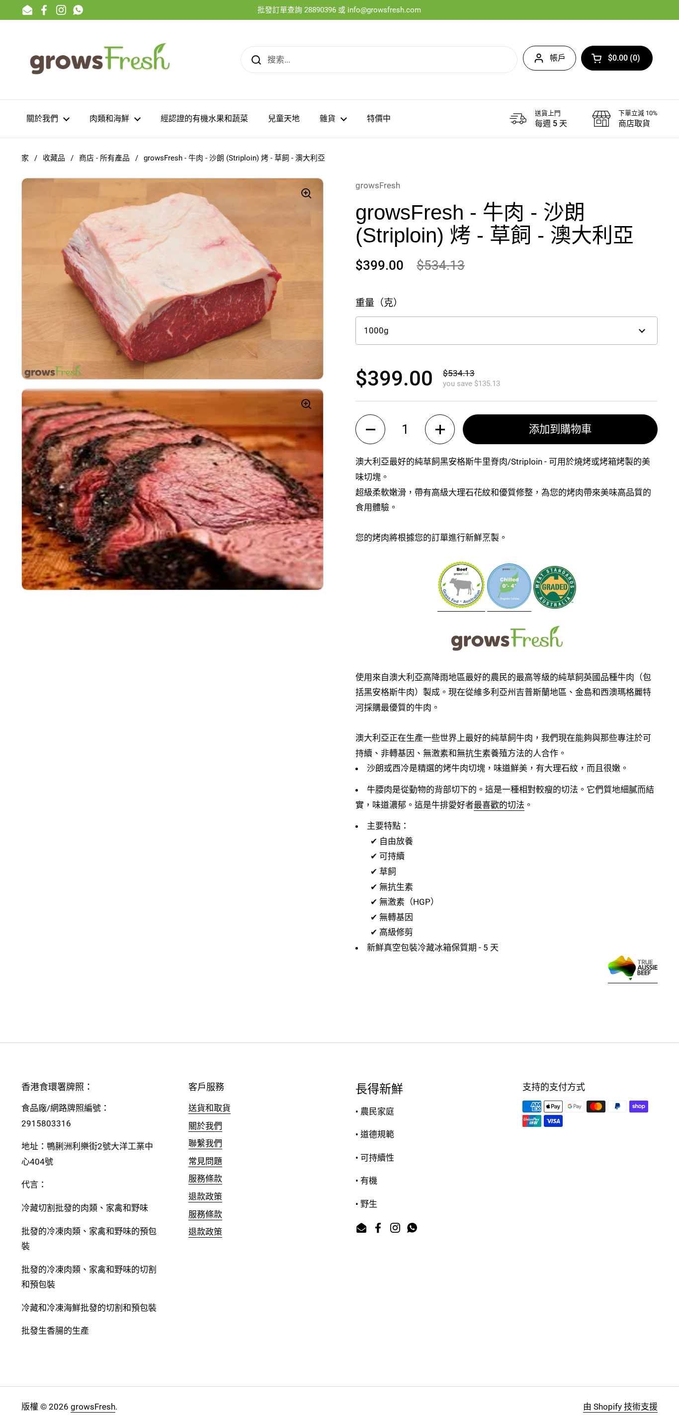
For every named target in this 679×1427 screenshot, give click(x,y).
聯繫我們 (205, 1143)
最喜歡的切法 (499, 805)
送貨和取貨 (209, 1108)
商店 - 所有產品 (104, 158)
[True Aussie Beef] (633, 977)
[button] (617, 58)
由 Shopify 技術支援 (620, 1407)
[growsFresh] (100, 59)
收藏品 (54, 158)
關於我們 (205, 1126)
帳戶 (558, 58)
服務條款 (205, 1179)
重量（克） (379, 303)
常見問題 (205, 1161)
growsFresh (93, 1407)
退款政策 (205, 1196)
